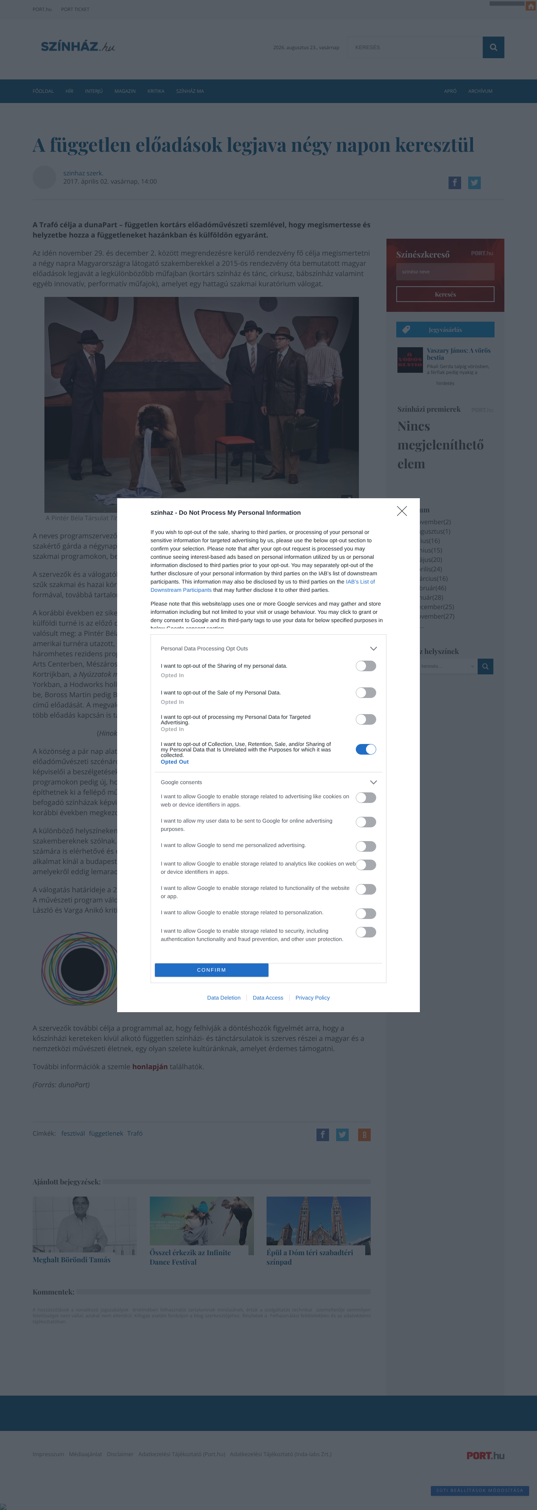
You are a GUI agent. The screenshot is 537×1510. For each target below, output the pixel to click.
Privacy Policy (313, 997)
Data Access (268, 997)
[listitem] (268, 649)
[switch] (366, 666)
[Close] (404, 513)
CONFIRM (211, 970)
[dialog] (268, 755)
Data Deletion (224, 997)
